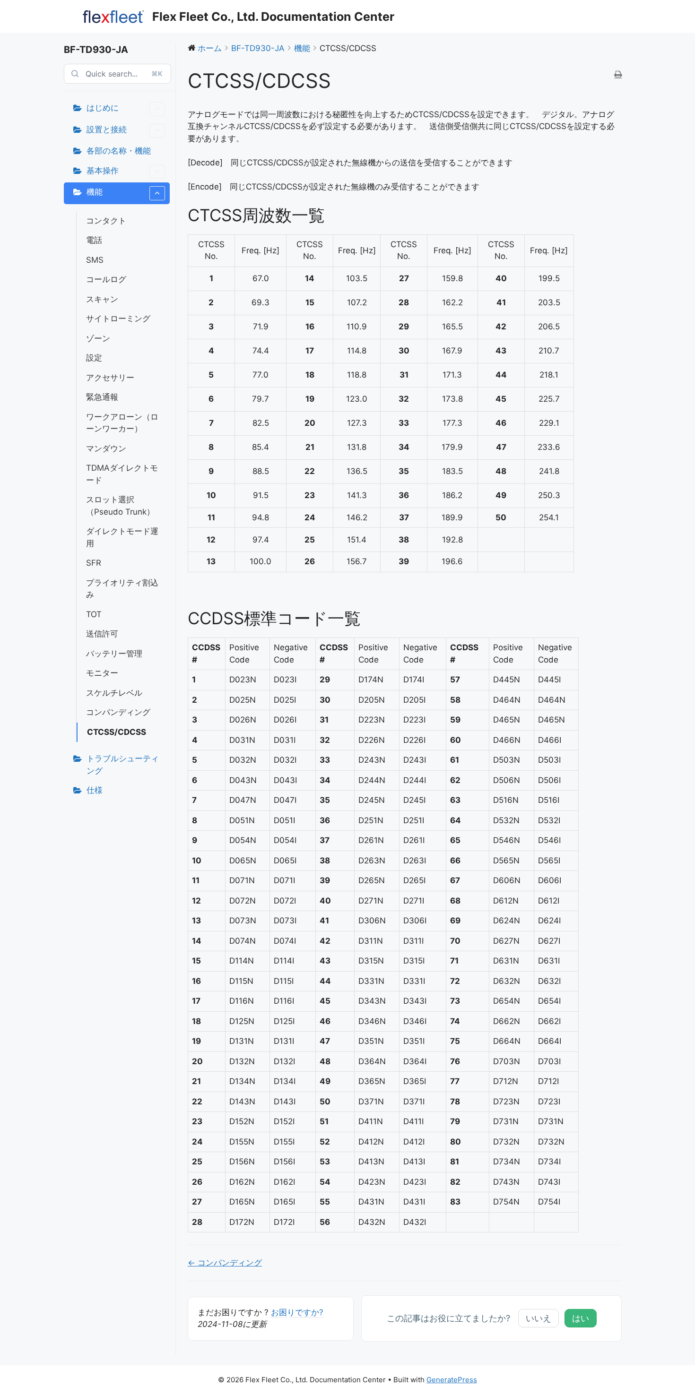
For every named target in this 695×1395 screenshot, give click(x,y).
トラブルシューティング (123, 764)
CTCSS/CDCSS (116, 732)
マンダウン (106, 448)
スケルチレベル (114, 693)
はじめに (103, 107)
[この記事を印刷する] (618, 75)
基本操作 (103, 170)
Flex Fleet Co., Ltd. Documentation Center (273, 16)
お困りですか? (297, 1312)
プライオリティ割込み (122, 589)
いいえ (538, 1318)
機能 (95, 192)
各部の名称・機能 (119, 150)
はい (580, 1318)
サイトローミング (118, 318)
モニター (102, 673)
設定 (94, 357)
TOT (94, 614)
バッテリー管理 (114, 653)
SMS (95, 260)
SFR (93, 563)
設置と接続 (107, 129)
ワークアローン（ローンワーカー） (122, 423)
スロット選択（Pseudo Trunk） (120, 506)
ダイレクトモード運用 (122, 537)
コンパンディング (118, 712)
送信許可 (102, 633)
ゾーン (98, 338)
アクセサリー (110, 377)
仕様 (95, 790)
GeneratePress (451, 1379)
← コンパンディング (225, 1262)
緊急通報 (102, 397)
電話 (94, 240)
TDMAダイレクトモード (122, 474)
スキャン (102, 299)
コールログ (106, 279)
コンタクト (106, 220)
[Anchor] (333, 215)
